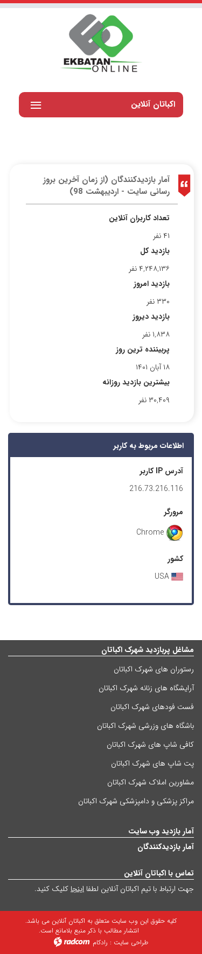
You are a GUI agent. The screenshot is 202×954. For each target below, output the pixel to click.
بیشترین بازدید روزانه (136, 382)
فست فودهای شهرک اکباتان (152, 707)
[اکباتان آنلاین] (101, 44)
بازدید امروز (152, 284)
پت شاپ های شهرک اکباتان (152, 763)
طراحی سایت (131, 942)
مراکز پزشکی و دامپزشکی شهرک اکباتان (136, 801)
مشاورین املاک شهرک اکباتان (150, 782)
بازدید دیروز (151, 316)
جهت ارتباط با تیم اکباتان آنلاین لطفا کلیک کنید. (114, 889)
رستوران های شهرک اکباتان (154, 669)
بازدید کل (155, 251)
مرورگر (173, 512)
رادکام (100, 942)
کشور (175, 559)
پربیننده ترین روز (143, 349)
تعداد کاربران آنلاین (139, 218)
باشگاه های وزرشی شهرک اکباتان (145, 726)
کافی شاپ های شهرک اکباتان (150, 744)
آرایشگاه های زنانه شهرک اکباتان (146, 688)
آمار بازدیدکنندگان (165, 847)
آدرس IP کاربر (161, 471)
